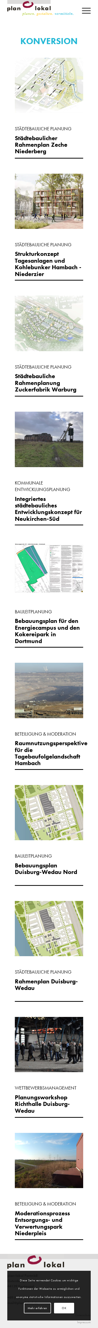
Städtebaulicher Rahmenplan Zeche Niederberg (41, 144)
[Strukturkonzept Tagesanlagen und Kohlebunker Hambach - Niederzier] (49, 227)
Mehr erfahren (37, 1308)
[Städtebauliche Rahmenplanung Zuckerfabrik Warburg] (49, 349)
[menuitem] (84, 10)
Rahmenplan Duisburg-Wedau (46, 984)
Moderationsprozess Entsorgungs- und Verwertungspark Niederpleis (42, 1223)
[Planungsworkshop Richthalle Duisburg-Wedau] (49, 1070)
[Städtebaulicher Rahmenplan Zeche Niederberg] (49, 111)
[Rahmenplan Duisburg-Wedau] (49, 954)
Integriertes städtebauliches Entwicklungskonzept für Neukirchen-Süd (48, 509)
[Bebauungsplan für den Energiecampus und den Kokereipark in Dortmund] (49, 594)
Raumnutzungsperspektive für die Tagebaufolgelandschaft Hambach (51, 753)
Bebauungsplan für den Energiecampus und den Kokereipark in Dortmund (47, 631)
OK (64, 1308)
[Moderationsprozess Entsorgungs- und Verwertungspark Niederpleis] (49, 1186)
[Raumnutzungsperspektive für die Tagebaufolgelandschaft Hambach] (49, 716)
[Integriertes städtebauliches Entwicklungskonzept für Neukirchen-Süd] (49, 465)
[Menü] (84, 10)
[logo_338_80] (40, 10)
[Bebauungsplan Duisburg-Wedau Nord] (49, 838)
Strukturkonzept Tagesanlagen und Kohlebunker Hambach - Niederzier (48, 264)
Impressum (84, 1322)
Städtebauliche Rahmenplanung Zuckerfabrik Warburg (45, 382)
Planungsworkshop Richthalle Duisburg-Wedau (42, 1103)
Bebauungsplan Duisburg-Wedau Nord (46, 868)
